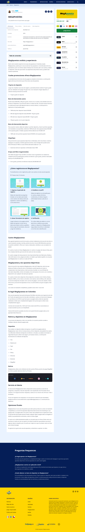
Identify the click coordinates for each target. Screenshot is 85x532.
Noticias (9, 501)
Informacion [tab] (10, 26)
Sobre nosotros (10, 507)
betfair (29, 512)
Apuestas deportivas (60, 1)
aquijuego (30, 504)
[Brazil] (11, 517)
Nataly (13, 11)
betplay (29, 515)
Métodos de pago (44, 1)
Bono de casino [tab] (27, 26)
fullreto (29, 507)
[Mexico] (8, 517)
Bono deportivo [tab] (36, 26)
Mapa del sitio (10, 504)
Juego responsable (11, 509)
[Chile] (14, 517)
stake (29, 501)
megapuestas (31, 509)
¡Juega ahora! (67, 30)
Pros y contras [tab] (18, 26)
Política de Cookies (11, 512)
